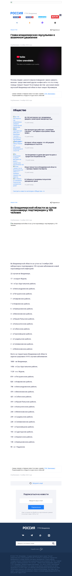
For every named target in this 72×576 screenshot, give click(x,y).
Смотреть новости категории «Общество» (28, 191)
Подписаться (36, 507)
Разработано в (35, 549)
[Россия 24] (30, 17)
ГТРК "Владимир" (49, 94)
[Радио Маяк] (55, 18)
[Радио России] (42, 18)
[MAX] (42, 23)
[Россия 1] (17, 17)
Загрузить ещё (37, 483)
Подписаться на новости (36, 494)
